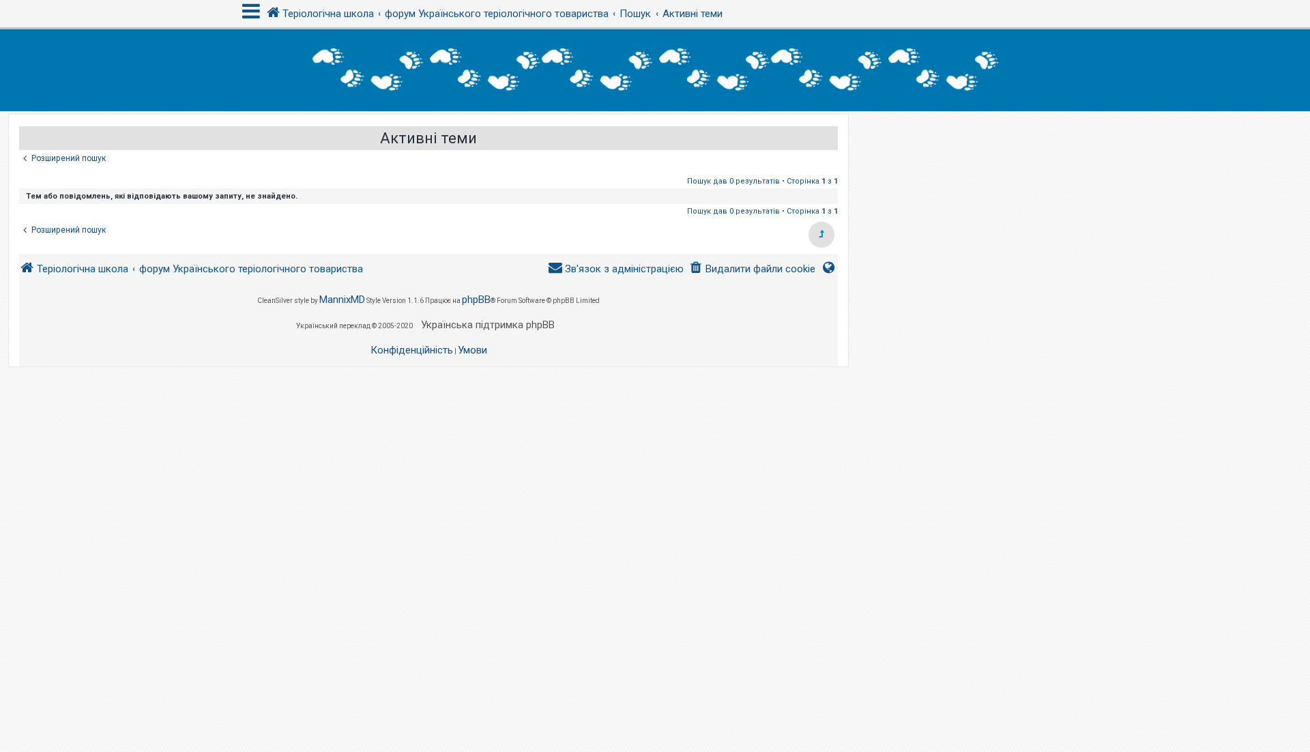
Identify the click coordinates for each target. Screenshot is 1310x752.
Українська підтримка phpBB (488, 325)
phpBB (476, 299)
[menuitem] (752, 269)
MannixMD (342, 299)
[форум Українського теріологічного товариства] (655, 70)
